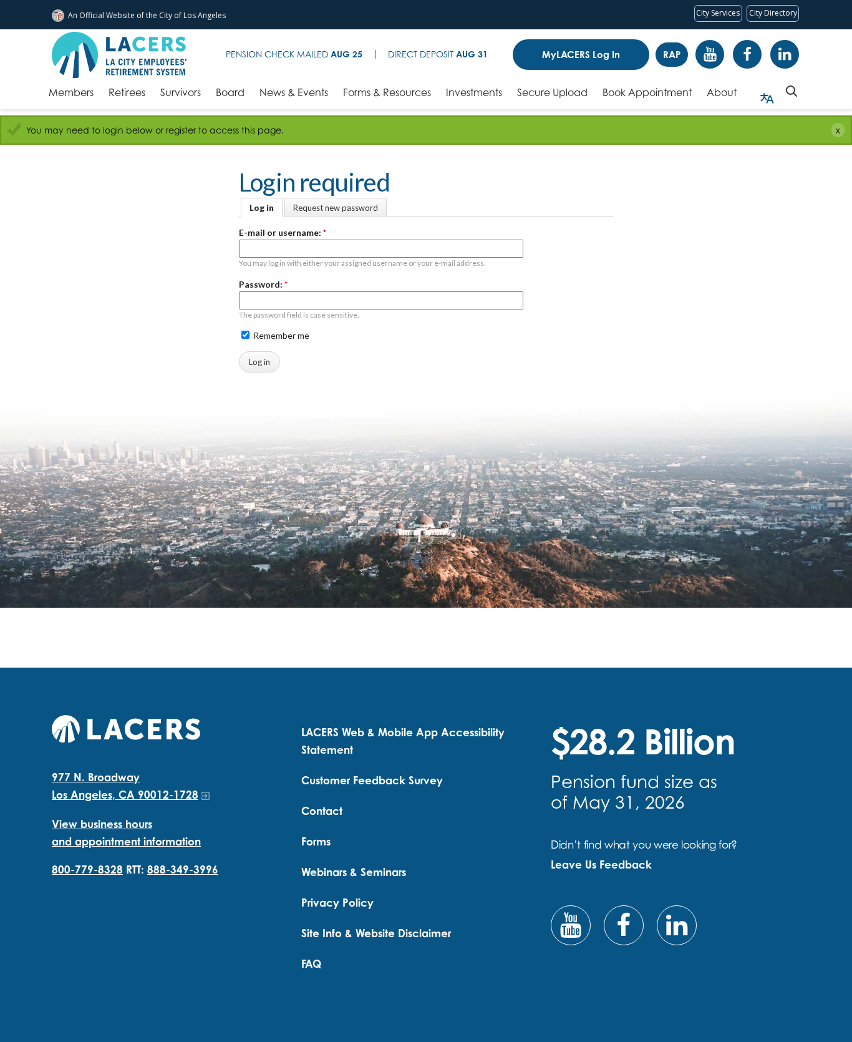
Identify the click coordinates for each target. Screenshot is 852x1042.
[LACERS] (126, 727)
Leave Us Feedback (601, 864)
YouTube (709, 54)
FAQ (311, 963)
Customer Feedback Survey (372, 780)
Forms (316, 841)
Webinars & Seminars (353, 872)
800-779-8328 (87, 869)
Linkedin (784, 54)
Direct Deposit (438, 54)
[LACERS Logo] (119, 55)
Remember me (280, 335)
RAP (671, 55)
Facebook (747, 54)
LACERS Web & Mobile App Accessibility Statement (403, 741)
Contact (321, 810)
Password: (263, 284)
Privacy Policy (337, 902)
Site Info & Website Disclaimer (376, 933)
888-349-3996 (182, 869)
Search (791, 91)
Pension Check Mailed (294, 54)
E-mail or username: (282, 232)
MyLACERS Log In (581, 55)
